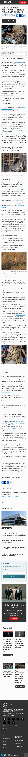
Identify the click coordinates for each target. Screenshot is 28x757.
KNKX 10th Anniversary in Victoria (14, 606)
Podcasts (5, 744)
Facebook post (5, 392)
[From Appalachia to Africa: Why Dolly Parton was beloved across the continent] (20, 666)
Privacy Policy (18, 578)
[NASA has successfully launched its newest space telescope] (20, 634)
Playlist (4, 741)
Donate (23, 2)
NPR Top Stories (8, 502)
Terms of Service (19, 740)
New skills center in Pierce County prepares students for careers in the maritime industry (13, 534)
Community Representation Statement (18, 736)
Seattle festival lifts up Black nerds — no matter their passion (12, 541)
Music (6, 569)
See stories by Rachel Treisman (9, 496)
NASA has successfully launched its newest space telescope (19, 643)
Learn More (14, 618)
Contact (5, 728)
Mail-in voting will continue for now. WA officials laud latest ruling (12, 555)
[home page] (7, 2)
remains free (11, 428)
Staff (4, 732)
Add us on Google (20, 53)
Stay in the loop (14, 576)
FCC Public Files (18, 746)
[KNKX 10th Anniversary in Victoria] (14, 593)
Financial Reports (19, 732)
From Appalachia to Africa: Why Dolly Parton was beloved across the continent (19, 676)
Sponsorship (18, 728)
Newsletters (6, 747)
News (12, 569)
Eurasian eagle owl (17, 425)
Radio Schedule (6, 738)
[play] (2, 755)
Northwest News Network (19, 502)
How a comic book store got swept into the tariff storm (8, 674)
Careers (16, 725)
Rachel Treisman (9, 14)
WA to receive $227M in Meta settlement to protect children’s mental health (13, 548)
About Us (5, 725)
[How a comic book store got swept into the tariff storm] (8, 666)
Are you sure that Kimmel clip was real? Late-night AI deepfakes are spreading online (7, 645)
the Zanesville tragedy (16, 130)
